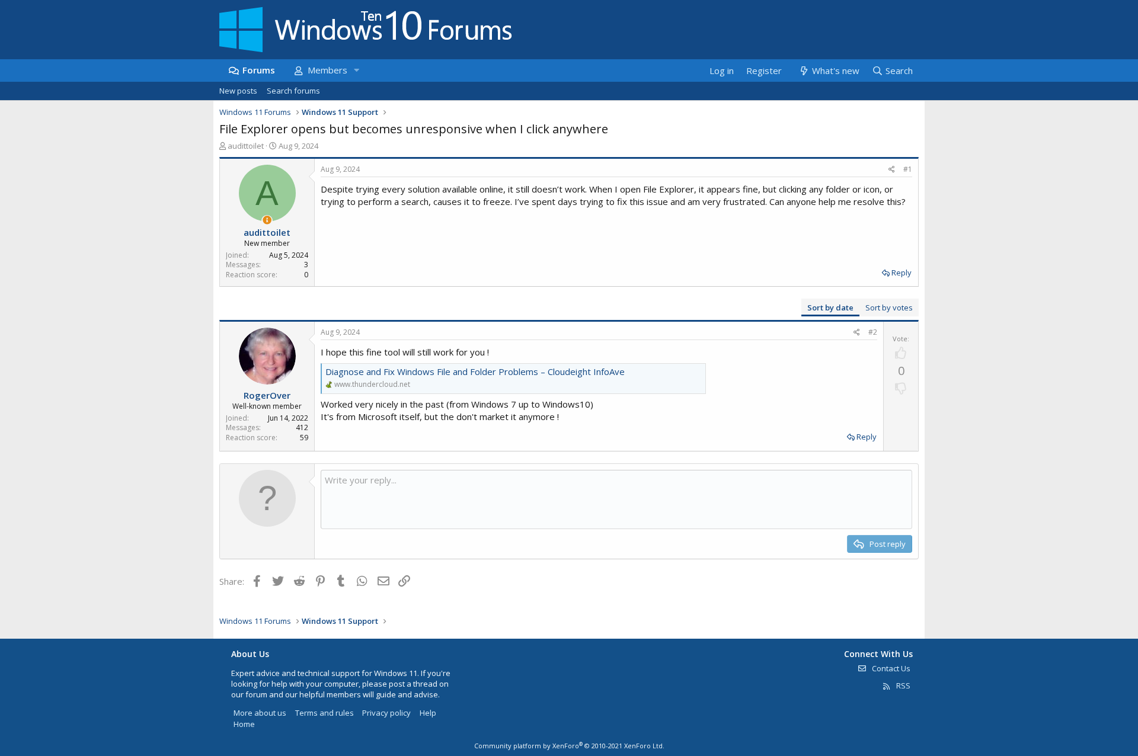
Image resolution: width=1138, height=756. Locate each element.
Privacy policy (386, 712)
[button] (356, 70)
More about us (260, 712)
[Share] (891, 170)
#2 (872, 332)
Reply (901, 272)
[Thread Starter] (267, 220)
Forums (258, 70)
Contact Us (890, 668)
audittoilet (246, 145)
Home (244, 724)
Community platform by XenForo (569, 745)
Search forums (293, 90)
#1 (907, 169)
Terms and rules (324, 712)
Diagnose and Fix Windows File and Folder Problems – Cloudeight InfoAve (475, 371)
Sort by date (830, 307)
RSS (902, 685)
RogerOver (267, 395)
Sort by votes (889, 307)
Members (327, 70)
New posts (238, 90)
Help (428, 712)
